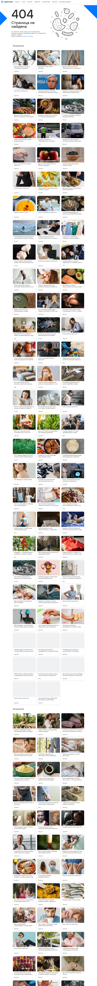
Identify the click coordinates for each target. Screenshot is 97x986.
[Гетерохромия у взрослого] (48, 717)
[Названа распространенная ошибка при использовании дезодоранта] (72, 814)
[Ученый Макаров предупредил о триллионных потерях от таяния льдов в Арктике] (24, 231)
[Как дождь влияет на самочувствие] (24, 766)
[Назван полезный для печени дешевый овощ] (24, 134)
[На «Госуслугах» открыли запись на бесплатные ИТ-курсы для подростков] (48, 668)
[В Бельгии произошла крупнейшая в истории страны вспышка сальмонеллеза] (72, 620)
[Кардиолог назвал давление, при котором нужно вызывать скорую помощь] (72, 967)
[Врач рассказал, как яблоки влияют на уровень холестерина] (24, 110)
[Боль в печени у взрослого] (72, 596)
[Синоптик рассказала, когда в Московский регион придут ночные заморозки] (48, 328)
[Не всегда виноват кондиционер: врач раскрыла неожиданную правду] (72, 717)
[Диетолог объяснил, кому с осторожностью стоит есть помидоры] (24, 425)
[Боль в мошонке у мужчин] (24, 741)
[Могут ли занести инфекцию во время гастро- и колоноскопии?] (72, 741)
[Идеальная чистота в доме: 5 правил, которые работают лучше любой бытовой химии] (24, 328)
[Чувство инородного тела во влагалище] (72, 870)
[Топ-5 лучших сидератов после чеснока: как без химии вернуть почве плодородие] (24, 450)
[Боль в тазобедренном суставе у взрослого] (24, 919)
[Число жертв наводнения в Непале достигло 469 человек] (24, 571)
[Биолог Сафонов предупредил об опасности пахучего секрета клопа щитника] (24, 401)
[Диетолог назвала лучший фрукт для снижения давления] (48, 425)
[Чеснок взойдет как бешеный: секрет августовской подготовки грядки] (24, 255)
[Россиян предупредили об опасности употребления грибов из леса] (72, 207)
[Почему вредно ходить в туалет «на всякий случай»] (24, 943)
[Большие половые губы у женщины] (48, 61)
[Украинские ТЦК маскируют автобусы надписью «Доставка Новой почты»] (72, 134)
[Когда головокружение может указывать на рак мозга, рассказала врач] (72, 474)
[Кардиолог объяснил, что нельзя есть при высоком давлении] (48, 110)
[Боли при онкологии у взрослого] (48, 255)
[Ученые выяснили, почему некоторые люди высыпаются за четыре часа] (24, 280)
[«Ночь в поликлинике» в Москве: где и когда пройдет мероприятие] (24, 498)
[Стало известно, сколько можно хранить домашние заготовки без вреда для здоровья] (24, 353)
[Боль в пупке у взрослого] (72, 401)
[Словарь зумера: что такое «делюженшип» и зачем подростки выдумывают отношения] (72, 425)
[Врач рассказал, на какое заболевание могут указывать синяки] (72, 61)
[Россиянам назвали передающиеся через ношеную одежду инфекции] (72, 766)
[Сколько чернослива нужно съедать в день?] (72, 158)
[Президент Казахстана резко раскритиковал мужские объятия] (48, 85)
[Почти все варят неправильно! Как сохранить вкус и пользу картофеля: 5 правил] (24, 894)
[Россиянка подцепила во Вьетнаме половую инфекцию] (48, 870)
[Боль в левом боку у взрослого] (48, 207)
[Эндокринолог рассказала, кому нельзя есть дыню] (48, 183)
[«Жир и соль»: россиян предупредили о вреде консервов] (24, 304)
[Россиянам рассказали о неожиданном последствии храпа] (48, 644)
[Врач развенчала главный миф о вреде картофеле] (72, 183)
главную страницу (28, 36)
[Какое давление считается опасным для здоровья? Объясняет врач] (24, 61)
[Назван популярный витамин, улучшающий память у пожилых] (24, 846)
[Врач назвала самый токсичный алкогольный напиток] (48, 967)
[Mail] (2, 2)
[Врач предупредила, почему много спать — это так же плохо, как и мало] (72, 894)
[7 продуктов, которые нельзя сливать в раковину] (72, 919)
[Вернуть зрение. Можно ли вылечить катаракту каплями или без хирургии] (48, 280)
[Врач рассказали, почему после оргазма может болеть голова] (24, 870)
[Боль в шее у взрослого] (72, 693)
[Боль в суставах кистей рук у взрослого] (24, 158)
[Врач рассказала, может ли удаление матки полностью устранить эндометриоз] (72, 790)
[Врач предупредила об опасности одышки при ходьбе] (48, 547)
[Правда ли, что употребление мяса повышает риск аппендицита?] (48, 450)
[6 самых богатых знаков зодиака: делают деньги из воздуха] (24, 967)
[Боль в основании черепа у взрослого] (48, 353)
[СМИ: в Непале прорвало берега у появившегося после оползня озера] (24, 668)
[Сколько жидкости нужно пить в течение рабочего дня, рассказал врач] (24, 644)
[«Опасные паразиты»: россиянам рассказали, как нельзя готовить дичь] (72, 846)
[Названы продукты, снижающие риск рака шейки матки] (48, 571)
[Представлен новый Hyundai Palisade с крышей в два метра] (48, 741)
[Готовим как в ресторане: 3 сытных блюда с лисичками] (72, 644)
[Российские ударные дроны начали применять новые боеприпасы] (72, 377)
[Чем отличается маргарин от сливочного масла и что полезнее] (48, 498)
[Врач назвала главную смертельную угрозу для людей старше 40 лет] (72, 280)
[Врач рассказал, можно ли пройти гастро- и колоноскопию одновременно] (24, 814)
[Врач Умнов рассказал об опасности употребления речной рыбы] (48, 766)
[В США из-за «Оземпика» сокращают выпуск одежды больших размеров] (72, 231)
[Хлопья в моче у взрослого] (48, 790)
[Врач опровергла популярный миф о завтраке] (24, 596)
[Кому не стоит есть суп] (24, 207)
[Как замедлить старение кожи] (24, 474)
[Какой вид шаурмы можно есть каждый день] (24, 790)
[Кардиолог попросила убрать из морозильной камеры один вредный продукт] (72, 85)
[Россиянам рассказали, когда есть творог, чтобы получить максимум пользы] (48, 401)
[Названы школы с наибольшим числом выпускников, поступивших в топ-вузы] (24, 523)
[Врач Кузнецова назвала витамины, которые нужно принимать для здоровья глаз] (48, 814)
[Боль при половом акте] (24, 85)
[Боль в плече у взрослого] (72, 328)
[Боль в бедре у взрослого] (24, 183)
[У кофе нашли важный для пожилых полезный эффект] (48, 894)
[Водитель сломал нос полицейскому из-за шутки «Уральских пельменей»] (48, 134)
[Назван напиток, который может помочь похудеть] (48, 846)
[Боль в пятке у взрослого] (24, 693)
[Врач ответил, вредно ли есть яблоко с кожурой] (48, 158)
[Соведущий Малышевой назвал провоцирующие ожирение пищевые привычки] (72, 450)
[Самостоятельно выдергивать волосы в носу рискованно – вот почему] (48, 377)
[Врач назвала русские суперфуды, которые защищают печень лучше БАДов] (72, 668)
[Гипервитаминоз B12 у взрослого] (72, 943)
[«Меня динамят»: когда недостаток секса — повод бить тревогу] (48, 523)
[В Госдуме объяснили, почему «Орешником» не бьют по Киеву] (72, 304)
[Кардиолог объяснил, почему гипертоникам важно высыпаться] (48, 596)
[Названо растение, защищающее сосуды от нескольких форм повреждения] (24, 717)
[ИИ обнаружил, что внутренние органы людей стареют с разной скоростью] (24, 620)
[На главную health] (8, 2)
